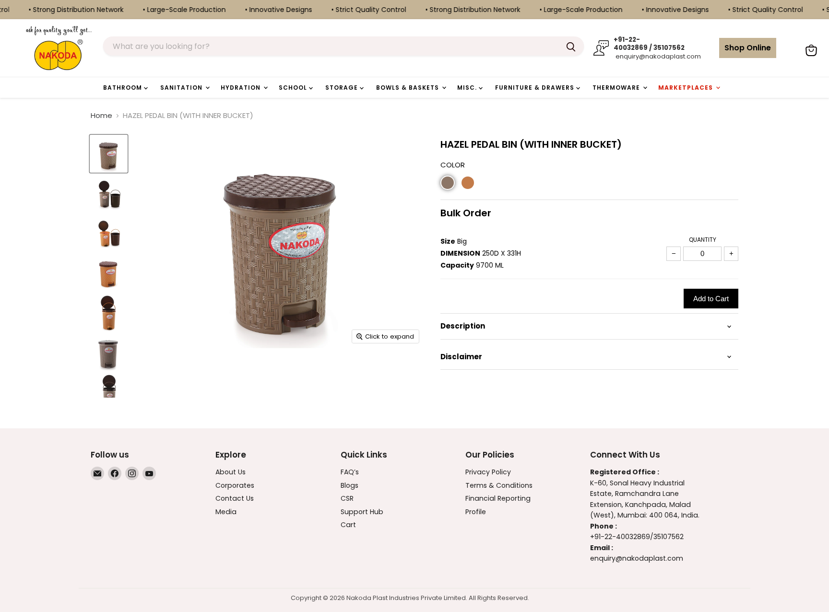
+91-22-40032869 (620, 536)
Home (101, 115)
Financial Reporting (498, 498)
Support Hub (362, 512)
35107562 (668, 536)
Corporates (234, 485)
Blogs (349, 485)
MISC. (468, 87)
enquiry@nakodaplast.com (657, 56)
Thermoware (617, 87)
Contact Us (234, 498)
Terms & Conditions (499, 485)
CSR (347, 498)
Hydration (241, 87)
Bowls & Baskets (408, 87)
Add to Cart (711, 298)
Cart (348, 525)
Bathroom (123, 87)
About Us (230, 472)
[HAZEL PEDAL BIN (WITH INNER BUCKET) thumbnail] (109, 154)
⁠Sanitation (182, 87)
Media (226, 512)
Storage (342, 87)
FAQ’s (350, 472)
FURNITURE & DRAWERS (535, 87)
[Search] (571, 46)
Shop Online (747, 47)
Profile (475, 512)
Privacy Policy (488, 472)
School (294, 87)
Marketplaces (686, 87)
